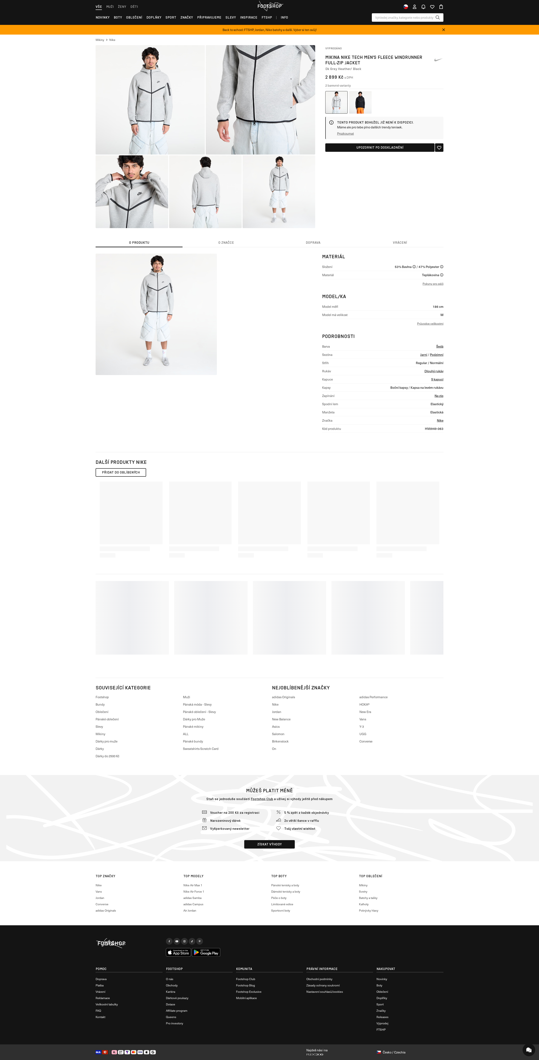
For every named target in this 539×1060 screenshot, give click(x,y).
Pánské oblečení (107, 719)
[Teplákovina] (441, 275)
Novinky (102, 17)
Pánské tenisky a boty (285, 885)
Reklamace (103, 998)
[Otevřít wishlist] (432, 6)
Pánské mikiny (193, 726)
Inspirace (248, 17)
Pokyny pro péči (433, 284)
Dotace (170, 1004)
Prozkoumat (345, 133)
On (274, 749)
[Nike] (438, 60)
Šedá (439, 346)
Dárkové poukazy (177, 998)
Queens (171, 1017)
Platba (100, 985)
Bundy (100, 704)
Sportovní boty (280, 910)
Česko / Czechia (394, 1052)
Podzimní (436, 354)
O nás (169, 979)
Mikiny (100, 734)
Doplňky (153, 17)
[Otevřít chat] (529, 1050)
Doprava (101, 979)
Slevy (230, 17)
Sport (170, 17)
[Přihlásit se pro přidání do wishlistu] (439, 147)
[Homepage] (129, 943)
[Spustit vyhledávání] (437, 17)
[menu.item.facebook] (169, 941)
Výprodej (382, 1023)
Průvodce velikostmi (430, 323)
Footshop (102, 697)
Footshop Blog (245, 985)
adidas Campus (193, 904)
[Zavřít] (443, 30)
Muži (110, 7)
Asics (276, 726)
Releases (382, 1017)
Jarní (423, 354)
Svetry (363, 891)
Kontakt (100, 1017)
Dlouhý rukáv (433, 371)
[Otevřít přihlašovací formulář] (414, 6)
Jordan (276, 712)
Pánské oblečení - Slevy (199, 712)
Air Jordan (189, 910)
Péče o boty (279, 898)
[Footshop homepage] (269, 6)
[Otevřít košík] (441, 6)
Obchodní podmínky (319, 979)
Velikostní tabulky (107, 1004)
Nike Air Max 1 (192, 885)
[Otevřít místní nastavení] (405, 6)
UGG (362, 734)
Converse (365, 741)
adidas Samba (192, 898)
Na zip (439, 395)
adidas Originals (283, 697)
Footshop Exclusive (248, 992)
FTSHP (266, 17)
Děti (134, 7)
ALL (185, 734)
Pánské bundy (193, 741)
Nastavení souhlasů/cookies (324, 992)
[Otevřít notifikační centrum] (423, 6)
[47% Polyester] (441, 266)
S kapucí (437, 379)
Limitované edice (282, 904)
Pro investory (174, 1023)
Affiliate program (176, 1011)
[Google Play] (206, 952)
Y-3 (361, 726)
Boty (118, 17)
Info (284, 17)
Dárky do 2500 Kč (107, 756)
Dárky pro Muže (194, 719)
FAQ (98, 1011)
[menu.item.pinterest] (199, 941)
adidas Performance (373, 697)
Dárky (100, 749)
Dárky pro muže (106, 741)
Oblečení (134, 17)
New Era (365, 712)
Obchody (172, 985)
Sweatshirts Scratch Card (201, 749)
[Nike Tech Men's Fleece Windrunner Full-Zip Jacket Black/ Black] (360, 102)
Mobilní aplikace (246, 998)
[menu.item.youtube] (176, 941)
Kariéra (170, 992)
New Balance (281, 719)
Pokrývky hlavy (368, 910)
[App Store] (178, 952)
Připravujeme (209, 17)
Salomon (278, 734)
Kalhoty (364, 904)
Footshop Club (262, 799)
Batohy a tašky (368, 898)
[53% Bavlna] (414, 266)
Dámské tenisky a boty (285, 891)
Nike (440, 420)
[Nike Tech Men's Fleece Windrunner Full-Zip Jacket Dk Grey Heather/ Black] (336, 102)
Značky (186, 17)
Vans (362, 719)
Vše (99, 7)
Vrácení (100, 992)
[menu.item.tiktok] (192, 941)
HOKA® (364, 704)
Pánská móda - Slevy (197, 704)
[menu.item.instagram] (184, 941)
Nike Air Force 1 (193, 891)
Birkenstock (280, 741)
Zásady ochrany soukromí (323, 985)
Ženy (122, 7)
